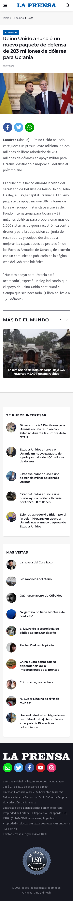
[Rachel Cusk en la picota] (11, 647)
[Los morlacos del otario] (11, 581)
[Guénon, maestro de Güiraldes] (11, 598)
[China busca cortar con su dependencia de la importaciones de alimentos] (11, 664)
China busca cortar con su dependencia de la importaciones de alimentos (39, 666)
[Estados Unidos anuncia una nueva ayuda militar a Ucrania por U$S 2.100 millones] (11, 496)
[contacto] (7, 767)
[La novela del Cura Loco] (11, 565)
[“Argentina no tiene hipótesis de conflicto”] (11, 614)
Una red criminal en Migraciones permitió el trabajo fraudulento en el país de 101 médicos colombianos (42, 721)
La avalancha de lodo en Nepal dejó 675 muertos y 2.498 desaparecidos (36, 372)
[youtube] (40, 767)
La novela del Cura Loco (36, 562)
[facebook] (7, 127)
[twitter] (18, 127)
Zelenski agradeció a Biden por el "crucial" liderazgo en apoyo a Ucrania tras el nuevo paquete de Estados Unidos (43, 520)
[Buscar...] (67, 5)
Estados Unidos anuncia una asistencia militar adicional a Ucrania (39, 478)
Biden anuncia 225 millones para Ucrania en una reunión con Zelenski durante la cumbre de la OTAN (43, 431)
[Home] (36, 758)
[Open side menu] (5, 5)
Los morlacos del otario (36, 579)
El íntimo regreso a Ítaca (36, 682)
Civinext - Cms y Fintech (36, 892)
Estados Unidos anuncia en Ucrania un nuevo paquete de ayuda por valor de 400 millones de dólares (42, 455)
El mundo (18, 18)
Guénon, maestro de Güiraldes (41, 595)
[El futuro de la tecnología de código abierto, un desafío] (11, 631)
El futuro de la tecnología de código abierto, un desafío (39, 631)
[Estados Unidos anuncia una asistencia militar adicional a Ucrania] (11, 476)
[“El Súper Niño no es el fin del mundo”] (11, 701)
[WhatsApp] (29, 127)
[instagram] (51, 767)
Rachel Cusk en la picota (37, 645)
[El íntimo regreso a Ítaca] (11, 684)
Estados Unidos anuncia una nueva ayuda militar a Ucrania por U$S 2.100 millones (41, 498)
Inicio (6, 18)
